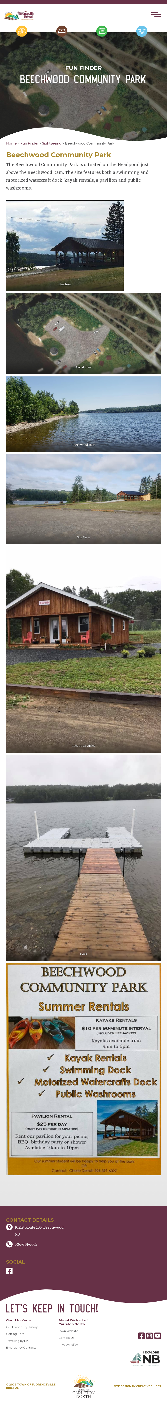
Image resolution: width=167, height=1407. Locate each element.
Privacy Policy (68, 1344)
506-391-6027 (26, 1244)
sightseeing (51, 143)
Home (11, 143)
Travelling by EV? (17, 1340)
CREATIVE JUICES (148, 1386)
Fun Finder (29, 143)
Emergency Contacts (21, 1347)
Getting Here (15, 1333)
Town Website (68, 1331)
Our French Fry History (22, 1327)
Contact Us (66, 1337)
